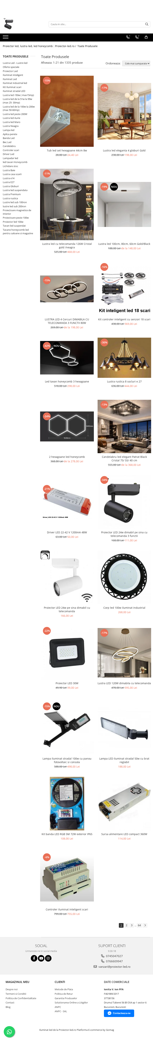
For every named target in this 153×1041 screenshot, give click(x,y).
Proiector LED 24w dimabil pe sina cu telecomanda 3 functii (124, 534)
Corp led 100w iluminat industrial (124, 607)
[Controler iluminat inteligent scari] (67, 879)
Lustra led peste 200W (15, 114)
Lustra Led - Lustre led (15, 63)
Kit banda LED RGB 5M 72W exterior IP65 (67, 834)
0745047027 (114, 956)
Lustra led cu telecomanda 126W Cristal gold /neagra (67, 245)
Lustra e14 (8, 178)
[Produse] (6, 38)
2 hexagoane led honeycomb (67, 457)
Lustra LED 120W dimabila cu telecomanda (124, 683)
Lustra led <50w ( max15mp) (18, 95)
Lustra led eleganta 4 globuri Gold (124, 150)
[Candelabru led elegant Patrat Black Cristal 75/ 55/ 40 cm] (124, 426)
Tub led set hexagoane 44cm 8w (67, 150)
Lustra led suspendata (15, 190)
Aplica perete (10, 134)
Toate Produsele (87, 46)
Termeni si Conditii (16, 993)
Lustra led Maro (11, 122)
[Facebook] (34, 958)
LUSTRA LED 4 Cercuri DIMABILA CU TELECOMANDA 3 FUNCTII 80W (67, 321)
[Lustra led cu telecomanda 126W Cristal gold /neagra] (67, 204)
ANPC (58, 1007)
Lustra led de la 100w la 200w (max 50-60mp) (19, 108)
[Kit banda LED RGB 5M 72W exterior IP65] (67, 803)
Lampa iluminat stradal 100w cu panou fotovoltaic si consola (67, 760)
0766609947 (114, 961)
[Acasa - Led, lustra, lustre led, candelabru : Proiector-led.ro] (21, 24)
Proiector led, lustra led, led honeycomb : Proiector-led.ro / (40, 46)
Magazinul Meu (17, 982)
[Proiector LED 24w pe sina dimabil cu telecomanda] (67, 577)
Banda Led (9, 138)
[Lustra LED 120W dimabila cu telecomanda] (124, 652)
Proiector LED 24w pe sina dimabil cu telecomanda (67, 609)
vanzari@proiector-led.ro (114, 966)
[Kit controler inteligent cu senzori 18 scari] (124, 289)
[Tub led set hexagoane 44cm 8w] (67, 111)
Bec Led (7, 142)
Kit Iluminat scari (12, 87)
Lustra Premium (12, 194)
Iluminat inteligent (13, 75)
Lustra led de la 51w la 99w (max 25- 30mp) (17, 100)
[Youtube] (41, 958)
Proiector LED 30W (67, 683)
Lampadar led (10, 158)
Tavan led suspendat (14, 225)
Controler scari (11, 150)
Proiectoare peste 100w (16, 217)
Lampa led (8, 130)
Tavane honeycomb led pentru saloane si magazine (18, 231)
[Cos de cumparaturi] (146, 37)
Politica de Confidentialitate (21, 998)
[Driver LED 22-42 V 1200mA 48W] (67, 502)
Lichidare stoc (10, 166)
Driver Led (8, 154)
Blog (8, 1007)
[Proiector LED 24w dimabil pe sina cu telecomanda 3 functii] (124, 502)
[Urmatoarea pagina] (145, 925)
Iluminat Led (10, 79)
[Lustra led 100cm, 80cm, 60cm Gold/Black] (124, 204)
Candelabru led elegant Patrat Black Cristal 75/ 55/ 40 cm (124, 458)
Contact (10, 1002)
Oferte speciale (11, 67)
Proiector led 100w (13, 221)
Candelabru (9, 146)
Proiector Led (10, 71)
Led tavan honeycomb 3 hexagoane (67, 381)
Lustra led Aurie (11, 118)
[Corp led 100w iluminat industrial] (124, 577)
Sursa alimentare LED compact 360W (124, 834)
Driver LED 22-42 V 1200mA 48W (67, 532)
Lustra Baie (9, 170)
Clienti (60, 982)
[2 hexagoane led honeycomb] (67, 426)
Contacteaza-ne (121, 1013)
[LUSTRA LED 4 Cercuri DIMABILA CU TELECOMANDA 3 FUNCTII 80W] (67, 289)
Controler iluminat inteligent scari (67, 909)
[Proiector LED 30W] (67, 653)
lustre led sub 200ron (14, 206)
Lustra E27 (8, 182)
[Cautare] (146, 24)
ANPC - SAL (61, 1011)
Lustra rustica (10, 198)
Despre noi (12, 989)
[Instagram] (48, 958)
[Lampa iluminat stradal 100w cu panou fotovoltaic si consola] (67, 728)
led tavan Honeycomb (15, 162)
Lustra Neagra (10, 126)
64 (139, 925)
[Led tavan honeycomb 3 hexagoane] (67, 357)
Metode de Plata (64, 989)
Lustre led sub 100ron (15, 202)
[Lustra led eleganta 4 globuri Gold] (124, 111)
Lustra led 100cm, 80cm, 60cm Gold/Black (124, 244)
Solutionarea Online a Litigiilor (71, 1002)
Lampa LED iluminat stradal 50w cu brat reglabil (124, 760)
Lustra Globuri (11, 186)
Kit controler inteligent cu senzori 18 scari (124, 319)
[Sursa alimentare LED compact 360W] (124, 803)
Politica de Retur (64, 993)
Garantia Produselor (66, 998)
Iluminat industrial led (15, 83)
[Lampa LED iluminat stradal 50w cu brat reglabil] (124, 728)
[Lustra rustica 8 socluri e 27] (124, 358)
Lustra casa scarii (12, 174)
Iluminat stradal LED (14, 91)
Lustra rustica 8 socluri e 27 (124, 381)
